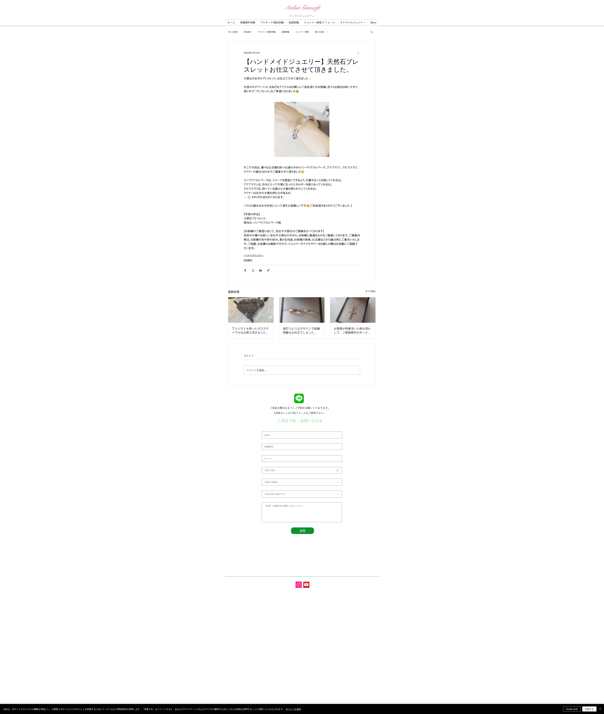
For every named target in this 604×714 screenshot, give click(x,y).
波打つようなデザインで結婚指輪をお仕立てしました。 (301, 330)
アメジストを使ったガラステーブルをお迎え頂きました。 (250, 330)
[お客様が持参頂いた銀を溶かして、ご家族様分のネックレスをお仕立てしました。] (352, 310)
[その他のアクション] (358, 53)
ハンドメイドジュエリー (254, 255)
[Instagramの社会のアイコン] (299, 585)
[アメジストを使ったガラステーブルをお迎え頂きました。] (251, 310)
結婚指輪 (285, 32)
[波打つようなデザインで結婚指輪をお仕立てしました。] (301, 310)
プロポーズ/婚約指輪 (266, 32)
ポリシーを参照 (293, 709)
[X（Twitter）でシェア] (252, 270)
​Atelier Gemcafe (302, 7)
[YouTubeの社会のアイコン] (306, 585)
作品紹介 (247, 32)
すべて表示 (370, 291)
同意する (589, 709)
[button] (319, 22)
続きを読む (319, 32)
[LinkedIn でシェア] (260, 270)
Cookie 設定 (572, 709)
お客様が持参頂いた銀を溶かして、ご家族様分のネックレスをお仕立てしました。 (352, 330)
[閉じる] (600, 708)
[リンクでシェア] (268, 270)
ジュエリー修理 (302, 32)
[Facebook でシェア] (245, 270)
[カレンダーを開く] (337, 470)
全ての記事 (233, 32)
